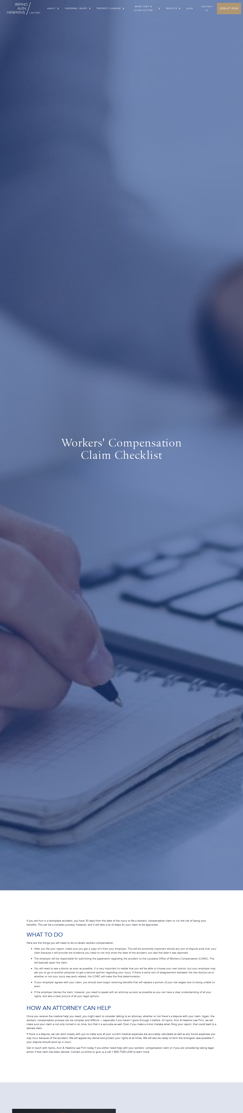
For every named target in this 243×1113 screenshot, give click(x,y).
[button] (51, 8)
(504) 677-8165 (229, 8)
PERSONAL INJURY (76, 8)
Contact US (207, 8)
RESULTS (171, 8)
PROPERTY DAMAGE (109, 8)
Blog (190, 8)
